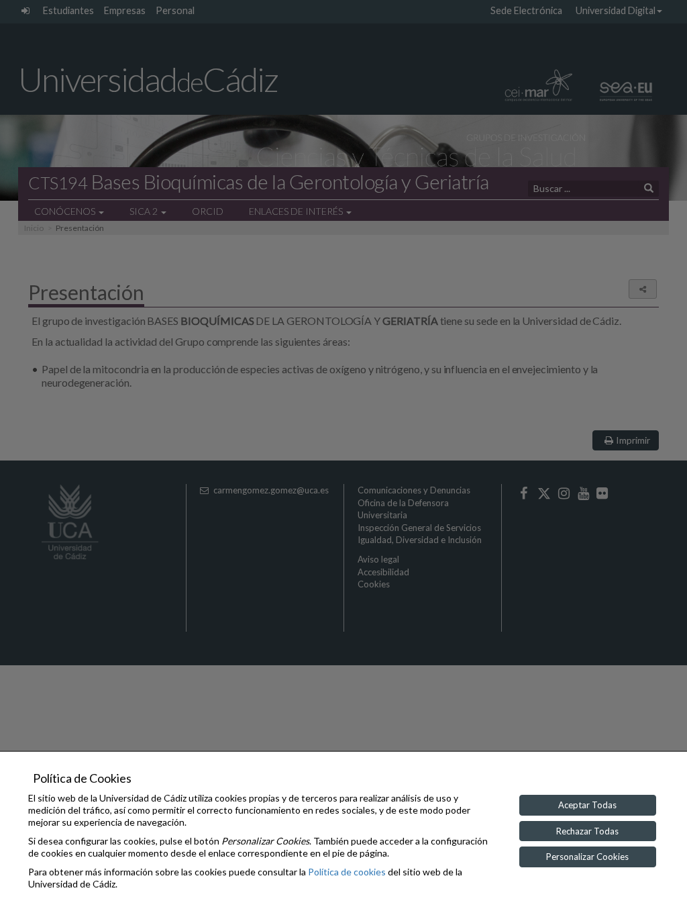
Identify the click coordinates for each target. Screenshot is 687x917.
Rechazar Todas (587, 831)
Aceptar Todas (587, 805)
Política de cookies (347, 871)
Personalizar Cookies (587, 856)
